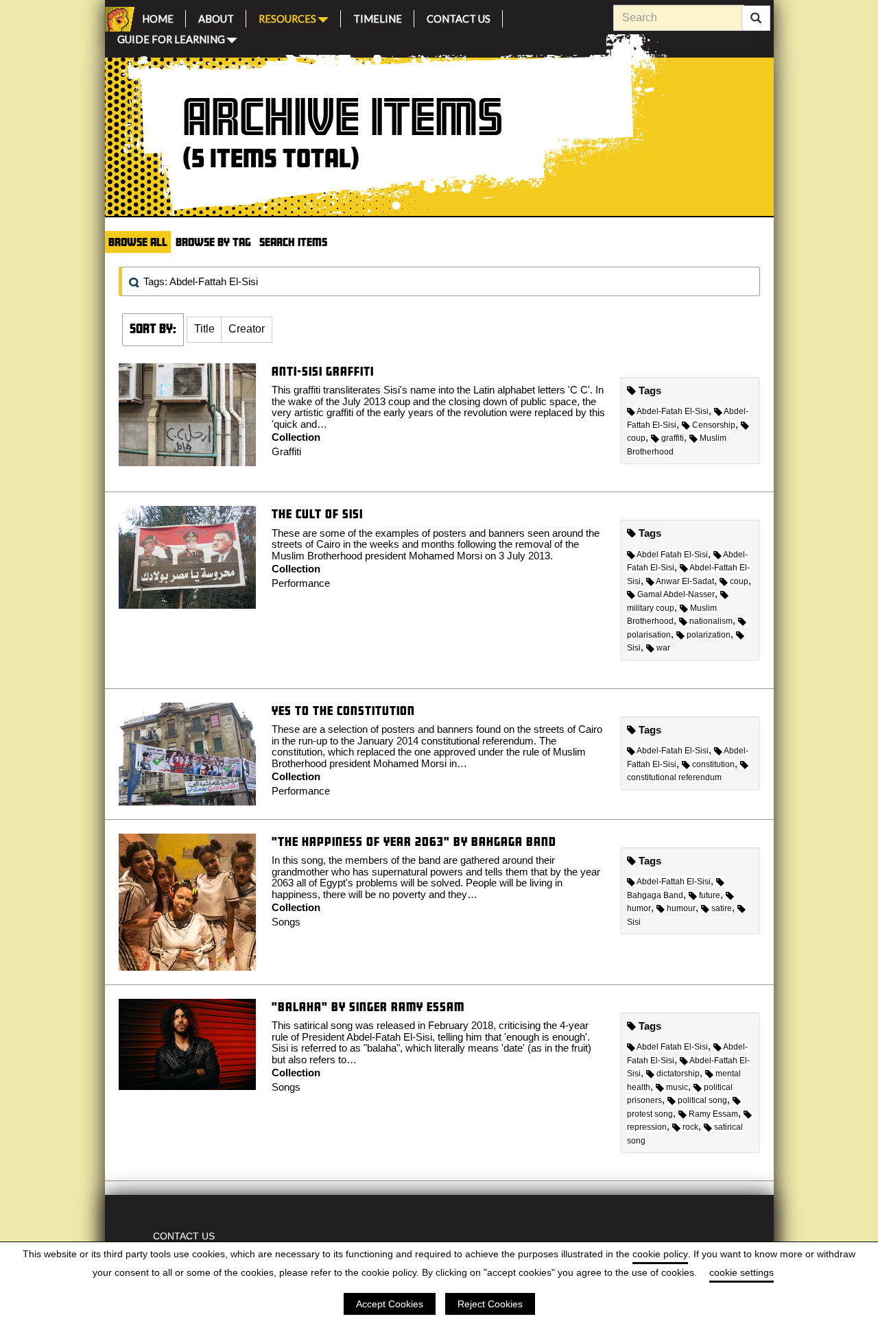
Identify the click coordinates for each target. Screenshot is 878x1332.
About (216, 16)
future (709, 895)
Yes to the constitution (343, 710)
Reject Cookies (490, 1303)
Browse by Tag (213, 241)
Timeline (377, 16)
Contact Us (458, 16)
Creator (246, 329)
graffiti (672, 438)
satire (721, 908)
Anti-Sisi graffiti (323, 371)
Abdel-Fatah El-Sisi (673, 411)
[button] (204, 330)
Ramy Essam (713, 1114)
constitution (713, 764)
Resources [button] (287, 17)
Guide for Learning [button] (171, 38)
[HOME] (117, 19)
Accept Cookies (389, 1303)
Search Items (293, 241)
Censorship (713, 425)
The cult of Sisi (317, 514)
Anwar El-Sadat (685, 581)
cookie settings (741, 1272)
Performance (301, 583)
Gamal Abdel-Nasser (676, 594)
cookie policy (660, 1253)
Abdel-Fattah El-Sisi (674, 881)
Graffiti (286, 451)
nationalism (711, 621)
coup (739, 581)
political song (702, 1100)
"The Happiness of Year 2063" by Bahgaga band (414, 841)
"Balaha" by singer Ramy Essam (368, 1007)
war (663, 648)
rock (690, 1127)
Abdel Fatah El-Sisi (672, 554)
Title (204, 329)
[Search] (755, 18)
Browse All (137, 241)
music (677, 1087)
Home (158, 16)
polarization (709, 635)
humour (681, 908)
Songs (286, 922)
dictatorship (678, 1073)
